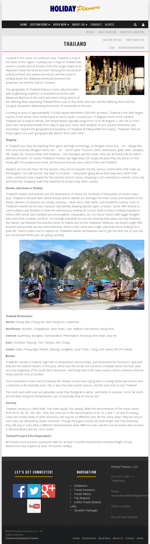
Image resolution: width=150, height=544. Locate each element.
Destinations (38, 24)
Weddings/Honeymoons (131, 47)
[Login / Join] (143, 24)
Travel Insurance (84, 490)
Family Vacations (135, 39)
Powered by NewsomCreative (22, 538)
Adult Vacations (107, 32)
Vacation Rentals (112, 39)
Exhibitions (81, 486)
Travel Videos (82, 494)
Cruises (90, 32)
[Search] (135, 24)
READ (112, 47)
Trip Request (82, 498)
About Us (78, 24)
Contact (96, 24)
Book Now (59, 24)
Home (23, 24)
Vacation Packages (86, 510)
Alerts (109, 24)
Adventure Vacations (132, 32)
